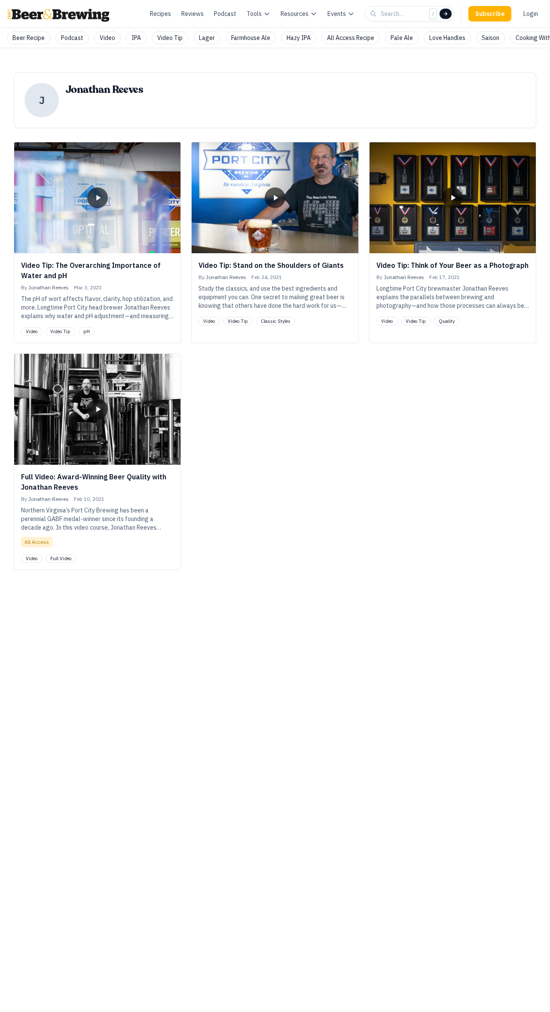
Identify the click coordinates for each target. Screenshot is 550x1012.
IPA (136, 38)
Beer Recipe (28, 38)
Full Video (60, 558)
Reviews (192, 14)
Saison (490, 38)
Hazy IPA (299, 38)
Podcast (225, 14)
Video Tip (170, 38)
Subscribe (489, 14)
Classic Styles (275, 321)
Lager (207, 38)
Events (336, 14)
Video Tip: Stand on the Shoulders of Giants (271, 265)
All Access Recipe (350, 38)
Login (530, 14)
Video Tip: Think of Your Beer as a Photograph (452, 265)
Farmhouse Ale (250, 38)
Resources (295, 14)
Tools (254, 14)
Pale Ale (402, 38)
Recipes (160, 14)
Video (107, 38)
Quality (447, 321)
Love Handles (447, 38)
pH (86, 331)
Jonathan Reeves (48, 287)
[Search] (446, 14)
